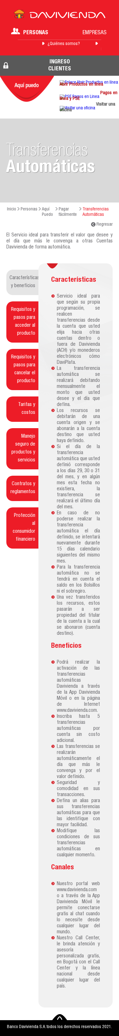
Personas (35, 33)
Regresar (104, 224)
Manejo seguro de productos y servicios (23, 448)
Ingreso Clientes (59, 65)
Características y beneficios (24, 282)
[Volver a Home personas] (59, 16)
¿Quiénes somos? (64, 44)
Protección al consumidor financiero (24, 527)
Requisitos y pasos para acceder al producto (23, 321)
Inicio (11, 209)
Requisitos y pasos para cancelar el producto (23, 369)
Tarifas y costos (26, 408)
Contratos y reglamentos (22, 488)
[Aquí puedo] (27, 88)
